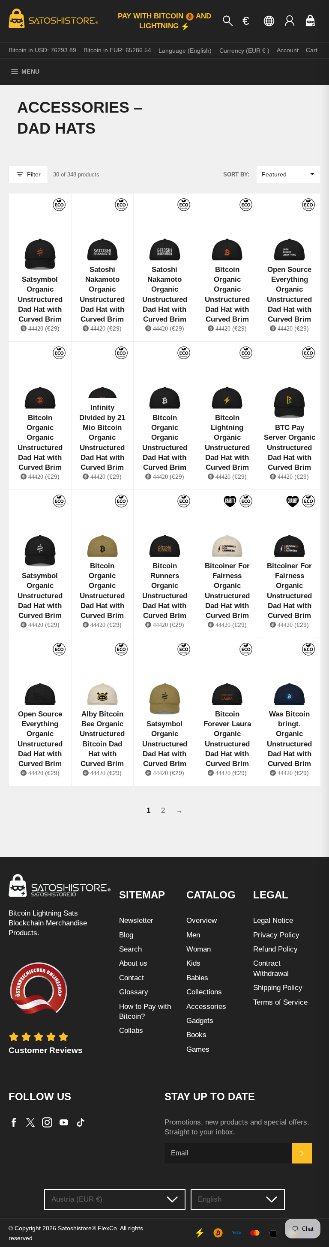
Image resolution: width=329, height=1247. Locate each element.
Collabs (131, 1030)
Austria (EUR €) (76, 1199)
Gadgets (199, 1021)
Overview (201, 920)
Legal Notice (273, 920)
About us (133, 963)
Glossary (133, 992)
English (209, 1199)
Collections (204, 992)
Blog (126, 935)
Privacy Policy (276, 935)
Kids (193, 963)
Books (196, 1035)
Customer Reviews (46, 1050)
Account (288, 50)
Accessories (206, 1006)
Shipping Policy (277, 988)
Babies (197, 978)
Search (130, 949)
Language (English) (185, 50)
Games (197, 1049)
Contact (131, 978)
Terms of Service (280, 1002)
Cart (311, 50)
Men (193, 935)
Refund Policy (275, 949)
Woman (198, 949)
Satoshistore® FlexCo (87, 1228)
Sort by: (236, 174)
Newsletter (136, 920)
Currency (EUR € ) (244, 50)
